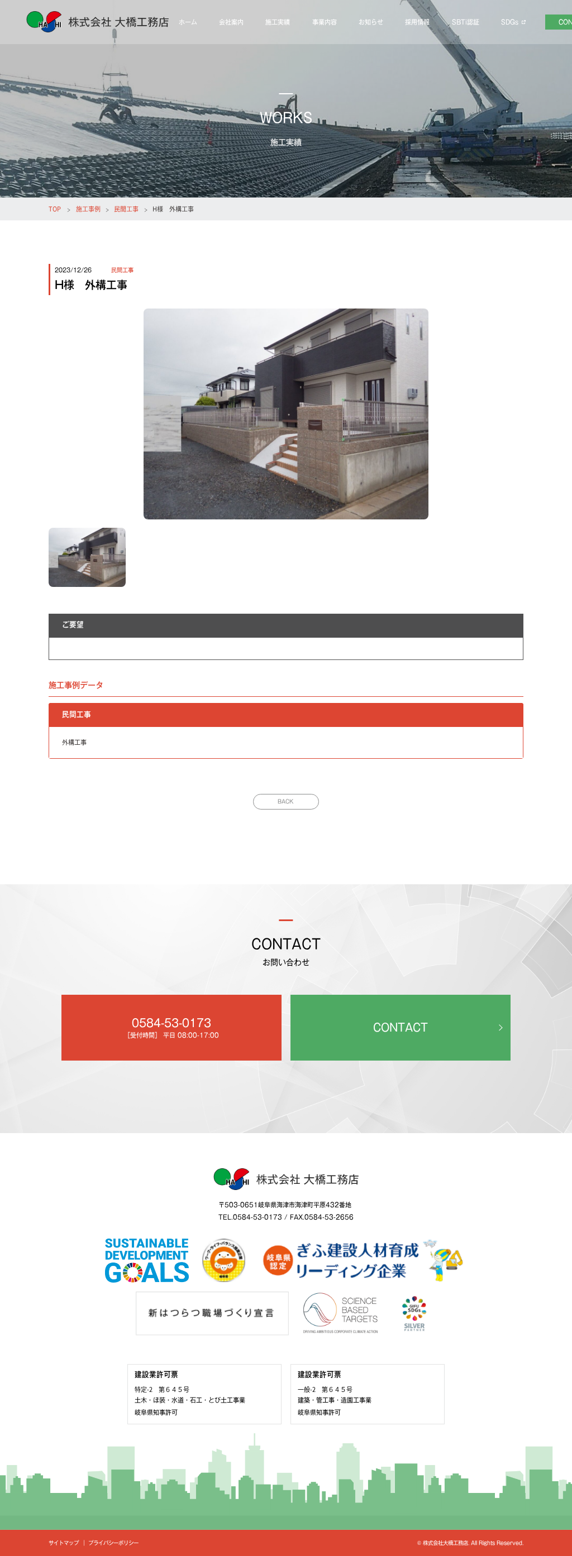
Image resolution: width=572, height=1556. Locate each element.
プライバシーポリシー (113, 1542)
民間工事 (126, 208)
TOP (55, 208)
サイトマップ (64, 1542)
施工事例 (88, 208)
